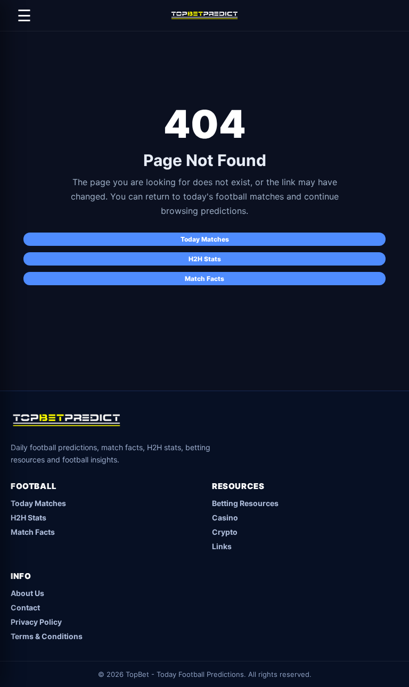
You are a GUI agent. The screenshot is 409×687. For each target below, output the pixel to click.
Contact (25, 607)
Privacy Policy (36, 621)
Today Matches (205, 239)
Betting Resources (245, 503)
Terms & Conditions (47, 636)
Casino (225, 517)
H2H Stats (205, 259)
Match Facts (204, 279)
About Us (27, 593)
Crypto (225, 531)
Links (222, 546)
